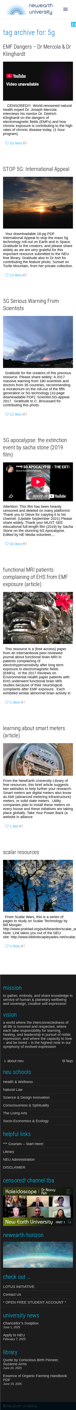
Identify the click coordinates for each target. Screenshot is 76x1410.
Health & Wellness (18, 1082)
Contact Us (12, 1294)
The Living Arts (15, 1113)
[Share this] (25, 143)
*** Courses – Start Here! (23, 1144)
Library (8, 1152)
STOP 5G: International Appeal (36, 169)
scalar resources (21, 852)
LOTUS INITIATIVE (18, 1287)
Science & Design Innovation (26, 1097)
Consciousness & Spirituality (26, 1105)
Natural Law (12, 1090)
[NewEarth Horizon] (38, 1254)
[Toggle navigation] (65, 9)
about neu (15, 1061)
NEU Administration (19, 1160)
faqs (69, 1061)
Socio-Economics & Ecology (26, 1121)
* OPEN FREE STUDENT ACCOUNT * (34, 1302)
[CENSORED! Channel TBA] (38, 1206)
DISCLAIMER (14, 1167)
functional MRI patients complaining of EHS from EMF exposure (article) (35, 577)
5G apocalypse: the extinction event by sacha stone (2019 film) (35, 447)
